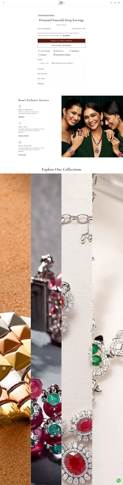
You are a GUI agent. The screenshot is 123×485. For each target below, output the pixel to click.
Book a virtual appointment (61, 45)
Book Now (21, 117)
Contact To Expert (23, 135)
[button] (3, 3)
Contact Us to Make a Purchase (61, 40)
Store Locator (22, 154)
